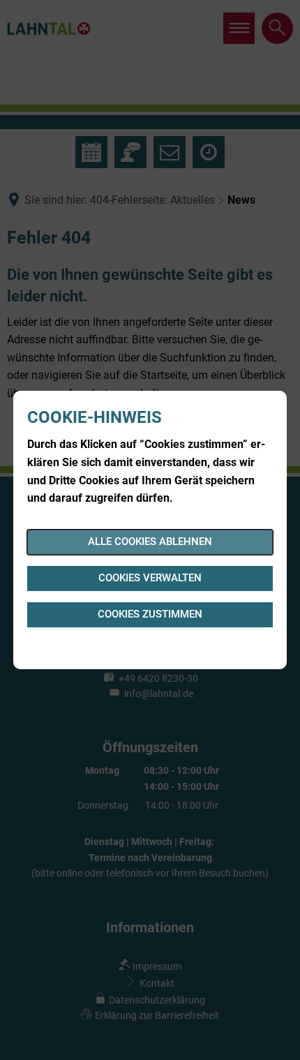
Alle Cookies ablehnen (150, 541)
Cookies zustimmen (150, 614)
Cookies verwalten (150, 578)
